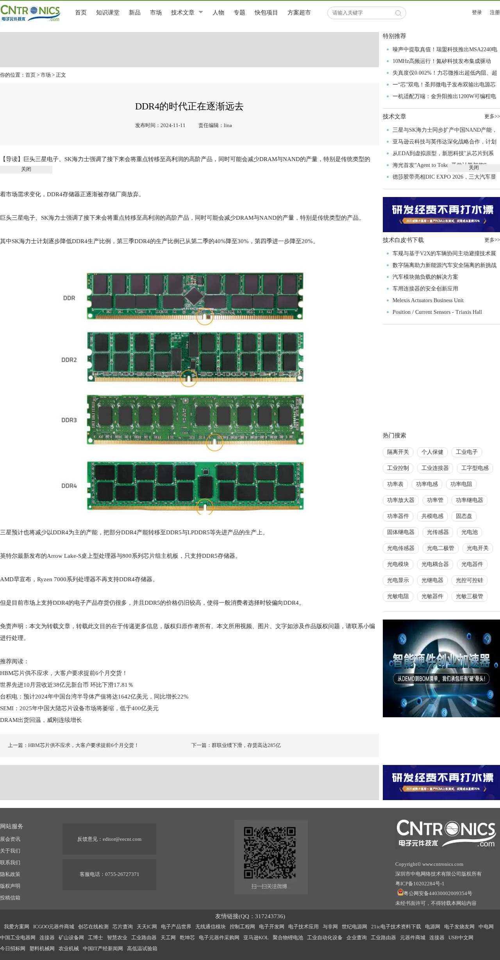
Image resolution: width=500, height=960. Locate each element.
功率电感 (427, 484)
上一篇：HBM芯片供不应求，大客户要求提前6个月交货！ (73, 745)
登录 (477, 12)
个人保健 (432, 452)
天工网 (168, 937)
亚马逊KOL (256, 937)
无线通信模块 (210, 927)
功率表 (395, 484)
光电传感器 (400, 548)
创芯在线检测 (93, 927)
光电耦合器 (435, 564)
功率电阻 (461, 484)
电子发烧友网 (459, 927)
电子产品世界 (176, 927)
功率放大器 (400, 500)
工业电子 (467, 452)
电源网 (432, 927)
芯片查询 (122, 927)
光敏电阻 (398, 596)
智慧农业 (117, 937)
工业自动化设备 (325, 937)
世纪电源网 (354, 927)
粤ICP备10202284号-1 (420, 884)
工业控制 (398, 468)
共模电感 (432, 516)
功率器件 (398, 516)
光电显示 (398, 580)
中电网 (486, 927)
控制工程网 (242, 927)
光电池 (469, 532)
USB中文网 (460, 937)
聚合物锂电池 (288, 937)
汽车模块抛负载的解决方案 (425, 277)
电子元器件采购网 (219, 937)
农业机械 (69, 948)
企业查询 (356, 937)
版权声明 (10, 886)
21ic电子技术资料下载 (396, 927)
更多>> (492, 240)
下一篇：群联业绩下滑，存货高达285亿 (236, 745)
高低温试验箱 (142, 948)
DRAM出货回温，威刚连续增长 (41, 720)
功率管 (435, 500)
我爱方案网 (16, 927)
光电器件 (472, 564)
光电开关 (478, 548)
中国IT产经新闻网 (103, 948)
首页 (81, 12)
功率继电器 (469, 500)
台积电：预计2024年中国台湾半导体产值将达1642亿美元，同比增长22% (95, 696)
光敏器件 (432, 596)
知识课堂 (108, 12)
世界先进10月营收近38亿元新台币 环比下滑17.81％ (67, 685)
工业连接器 (435, 468)
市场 (156, 12)
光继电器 (432, 580)
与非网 (330, 927)
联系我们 (10, 862)
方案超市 (299, 12)
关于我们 (10, 851)
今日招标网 (12, 948)
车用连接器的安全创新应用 (425, 289)
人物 (218, 12)
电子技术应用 (303, 927)
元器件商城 (412, 937)
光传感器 (438, 532)
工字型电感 (475, 468)
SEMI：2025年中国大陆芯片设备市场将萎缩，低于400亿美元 (79, 708)
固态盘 (464, 516)
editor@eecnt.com (122, 839)
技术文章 (183, 12)
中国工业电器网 (18, 937)
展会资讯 (10, 839)
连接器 (47, 937)
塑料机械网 (42, 948)
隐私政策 (10, 874)
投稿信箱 (10, 898)
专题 (239, 12)
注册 (495, 12)
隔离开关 (398, 452)
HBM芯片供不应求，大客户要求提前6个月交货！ (64, 673)
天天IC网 (147, 927)
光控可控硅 (469, 580)
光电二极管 (440, 548)
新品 (135, 12)
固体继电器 (400, 532)
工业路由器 (144, 937)
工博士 (95, 937)
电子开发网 (271, 927)
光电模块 (398, 564)
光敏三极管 (469, 596)
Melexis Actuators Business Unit (428, 300)
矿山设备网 (71, 937)
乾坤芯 (187, 937)
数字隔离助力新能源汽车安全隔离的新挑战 (444, 265)
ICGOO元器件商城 (53, 927)
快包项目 (266, 12)
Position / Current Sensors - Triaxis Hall (437, 312)
